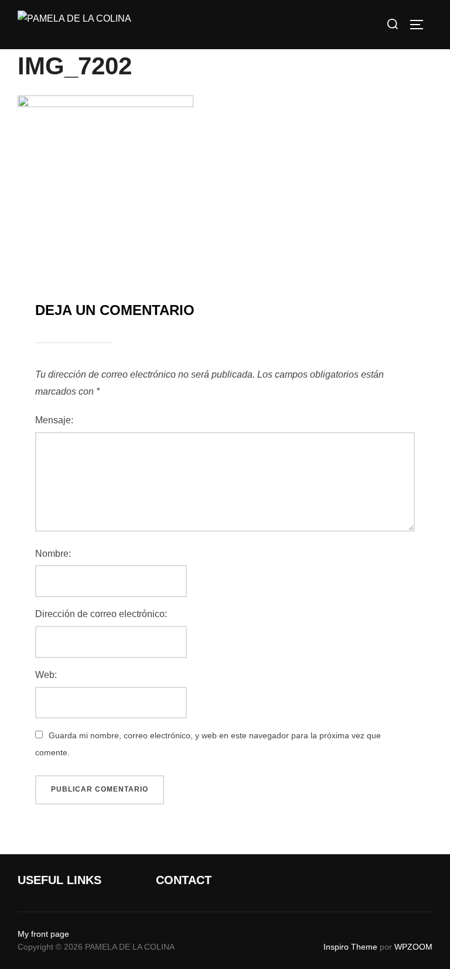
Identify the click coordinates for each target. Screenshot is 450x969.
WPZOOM (413, 946)
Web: (46, 675)
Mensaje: (54, 420)
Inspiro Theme (350, 946)
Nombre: (53, 554)
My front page (43, 934)
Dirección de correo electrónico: (101, 614)
